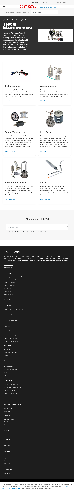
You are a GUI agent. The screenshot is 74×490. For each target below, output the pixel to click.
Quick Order (61, 2)
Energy (6, 355)
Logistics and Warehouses (11, 369)
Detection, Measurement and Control (15, 277)
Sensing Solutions (9, 288)
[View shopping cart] (70, 2)
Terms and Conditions (14, 488)
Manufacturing (8, 366)
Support (6, 458)
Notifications (7, 463)
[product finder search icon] (66, 227)
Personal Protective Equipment (13, 279)
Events (6, 433)
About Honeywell (9, 419)
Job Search (7, 445)
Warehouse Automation (11, 297)
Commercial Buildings (10, 352)
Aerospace (7, 349)
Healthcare (7, 361)
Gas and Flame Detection (11, 384)
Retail (5, 372)
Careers (6, 442)
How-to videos (8, 408)
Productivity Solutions (10, 285)
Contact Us (7, 455)
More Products (8, 300)
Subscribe (8, 268)
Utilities (6, 375)
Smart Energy (8, 291)
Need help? (7, 411)
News (5, 425)
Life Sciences (8, 363)
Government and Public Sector (13, 358)
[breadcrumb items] (4, 20)
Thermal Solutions (9, 294)
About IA (6, 422)
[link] (19, 101)
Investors (6, 430)
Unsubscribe (7, 460)
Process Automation (9, 282)
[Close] (71, 485)
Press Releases (8, 427)
